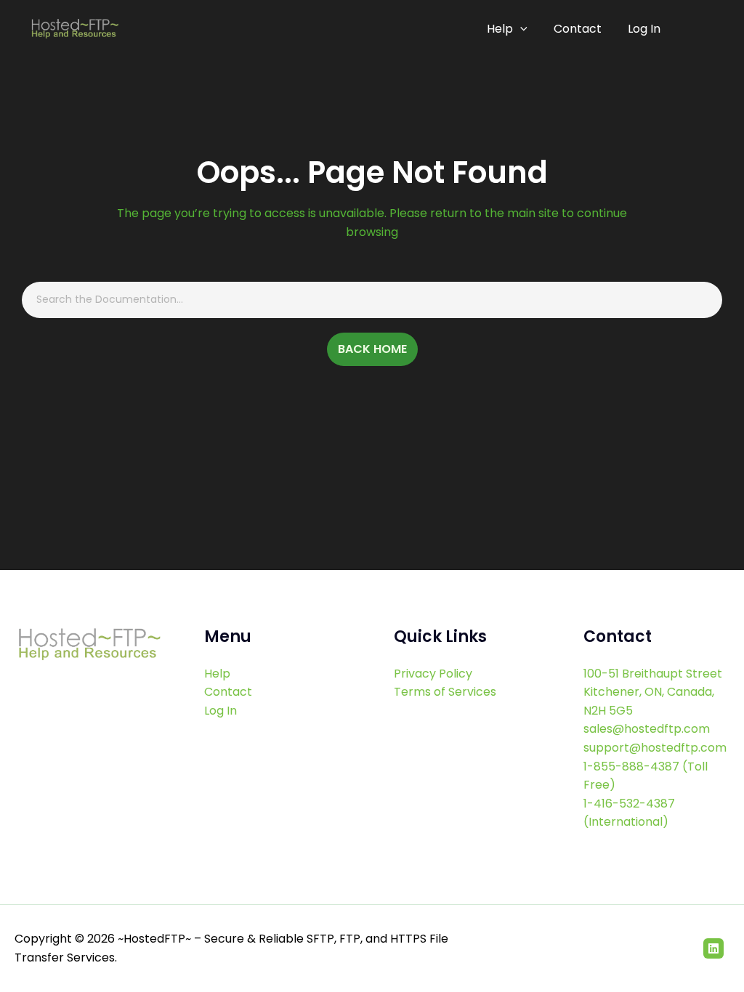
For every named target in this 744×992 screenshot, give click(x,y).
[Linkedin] (713, 948)
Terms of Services (445, 691)
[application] (520, 29)
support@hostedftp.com (655, 747)
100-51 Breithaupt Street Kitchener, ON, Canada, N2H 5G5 (652, 692)
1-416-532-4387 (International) (629, 813)
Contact (578, 28)
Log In (644, 28)
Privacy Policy (433, 673)
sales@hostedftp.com (646, 728)
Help (500, 28)
